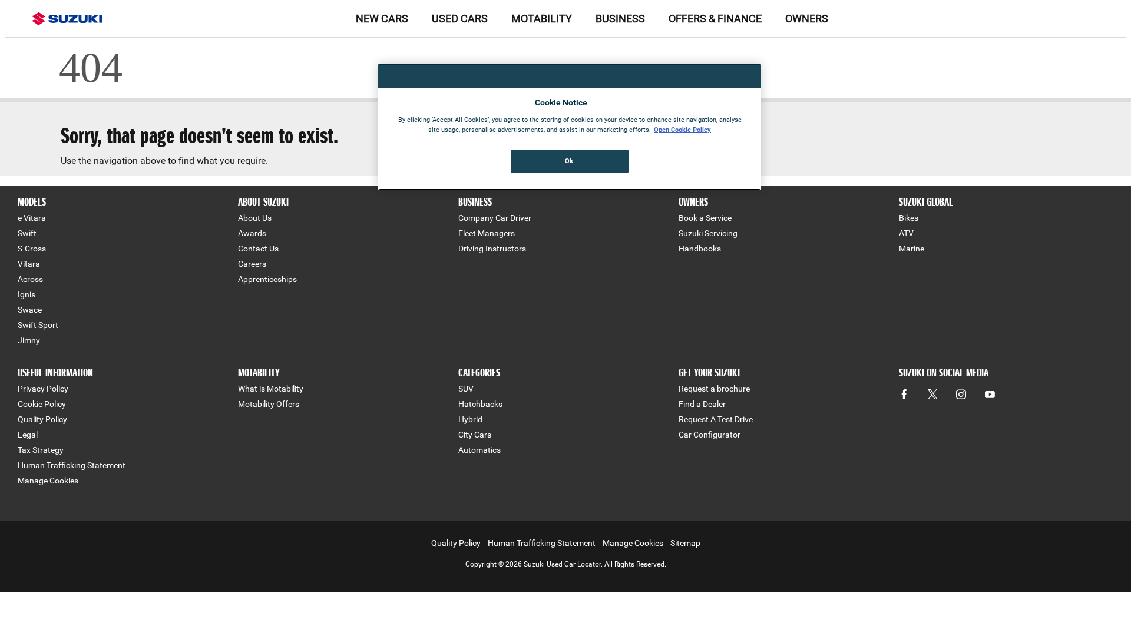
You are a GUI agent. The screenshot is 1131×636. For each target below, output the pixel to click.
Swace (30, 309)
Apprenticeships (267, 279)
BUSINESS (620, 18)
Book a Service (705, 218)
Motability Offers (268, 404)
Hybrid (470, 419)
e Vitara (32, 218)
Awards (252, 233)
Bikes (908, 218)
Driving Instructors (492, 248)
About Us (255, 218)
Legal (28, 434)
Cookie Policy (42, 404)
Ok (569, 161)
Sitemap (685, 543)
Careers (252, 264)
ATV (906, 233)
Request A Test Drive (716, 419)
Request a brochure (714, 388)
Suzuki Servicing (708, 233)
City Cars (474, 434)
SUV (466, 388)
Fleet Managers (486, 233)
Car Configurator (709, 434)
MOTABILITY (541, 18)
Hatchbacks (480, 404)
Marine (911, 248)
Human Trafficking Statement (71, 465)
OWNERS (806, 18)
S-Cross (32, 248)
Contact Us (258, 248)
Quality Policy (42, 419)
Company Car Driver (494, 218)
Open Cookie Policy (682, 129)
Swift (27, 233)
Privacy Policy (43, 388)
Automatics (479, 450)
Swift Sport (38, 325)
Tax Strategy (41, 450)
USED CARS (460, 18)
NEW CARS (382, 18)
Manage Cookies (48, 480)
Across (30, 279)
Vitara (29, 264)
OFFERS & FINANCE (715, 18)
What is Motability (270, 388)
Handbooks (700, 248)
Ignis (26, 294)
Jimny (29, 340)
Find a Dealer (702, 404)
